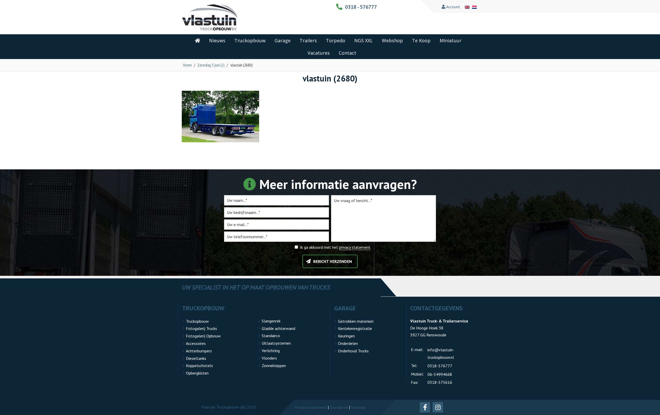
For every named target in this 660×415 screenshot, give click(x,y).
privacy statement (354, 247)
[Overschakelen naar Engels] (467, 7)
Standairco (271, 335)
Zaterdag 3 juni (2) (211, 65)
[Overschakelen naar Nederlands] (474, 7)
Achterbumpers (199, 350)
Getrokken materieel (356, 321)
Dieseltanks (196, 358)
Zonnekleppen (274, 365)
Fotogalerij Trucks (201, 328)
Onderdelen (348, 343)
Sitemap (358, 407)
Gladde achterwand (278, 328)
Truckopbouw (197, 321)
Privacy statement (311, 407)
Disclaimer (339, 407)
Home (187, 65)
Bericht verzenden (332, 261)
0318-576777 (439, 365)
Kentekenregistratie (355, 328)
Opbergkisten (197, 373)
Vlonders (269, 358)
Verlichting (271, 350)
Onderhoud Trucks (353, 350)
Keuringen (346, 335)
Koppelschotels (199, 365)
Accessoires (196, 343)
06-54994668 (439, 374)
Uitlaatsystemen (276, 343)
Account (452, 6)
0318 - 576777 (361, 7)
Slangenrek (271, 320)
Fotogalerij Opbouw (203, 335)
